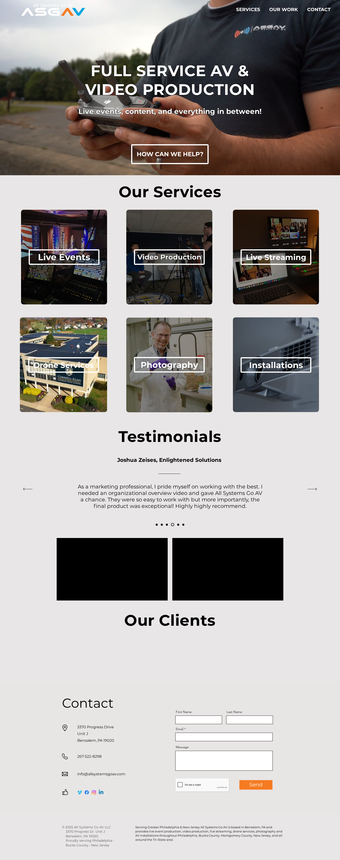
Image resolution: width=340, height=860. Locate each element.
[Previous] (27, 489)
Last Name (234, 711)
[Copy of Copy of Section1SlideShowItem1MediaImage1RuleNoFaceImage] (167, 525)
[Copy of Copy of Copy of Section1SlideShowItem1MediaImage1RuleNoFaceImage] (172, 525)
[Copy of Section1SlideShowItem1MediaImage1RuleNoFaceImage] (162, 525)
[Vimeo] (79, 792)
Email (179, 729)
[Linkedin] (101, 792)
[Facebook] (87, 792)
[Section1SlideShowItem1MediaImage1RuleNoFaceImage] (157, 525)
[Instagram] (94, 792)
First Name (184, 711)
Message (182, 747)
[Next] (312, 489)
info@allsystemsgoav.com (101, 774)
